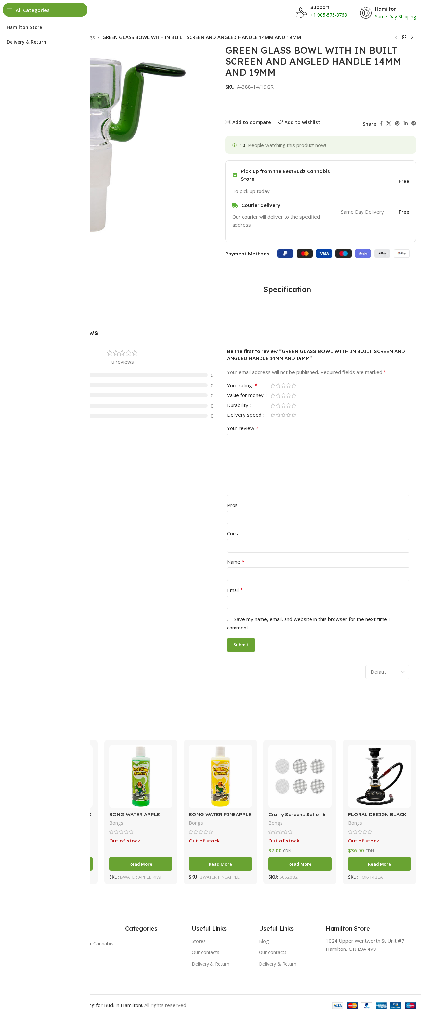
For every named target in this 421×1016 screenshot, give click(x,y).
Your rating (242, 386)
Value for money (246, 395)
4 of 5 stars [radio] (288, 385)
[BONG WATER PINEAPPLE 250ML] (220, 776)
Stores (199, 941)
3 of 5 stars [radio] (283, 385)
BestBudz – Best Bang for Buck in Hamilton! (92, 1005)
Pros (232, 505)
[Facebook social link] (381, 123)
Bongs (116, 823)
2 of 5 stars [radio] (278, 385)
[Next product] (412, 37)
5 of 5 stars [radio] (293, 385)
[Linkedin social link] (405, 123)
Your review (243, 428)
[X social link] (388, 123)
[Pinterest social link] (397, 123)
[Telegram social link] (413, 123)
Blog (264, 941)
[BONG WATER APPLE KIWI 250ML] (140, 776)
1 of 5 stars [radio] (272, 385)
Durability (238, 405)
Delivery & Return (210, 964)
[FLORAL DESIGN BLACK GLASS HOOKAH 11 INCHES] (379, 776)
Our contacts (205, 952)
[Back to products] (404, 37)
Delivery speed (245, 415)
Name (236, 561)
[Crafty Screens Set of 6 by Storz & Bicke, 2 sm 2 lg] (300, 776)
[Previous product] (396, 37)
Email (235, 590)
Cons (232, 533)
